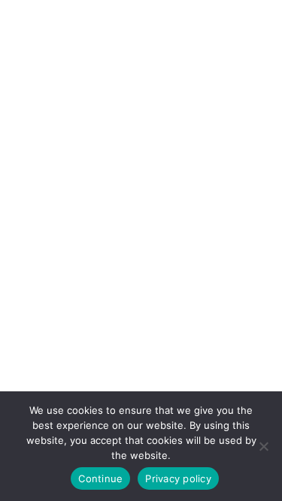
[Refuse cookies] (263, 446)
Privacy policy (178, 478)
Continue (100, 478)
